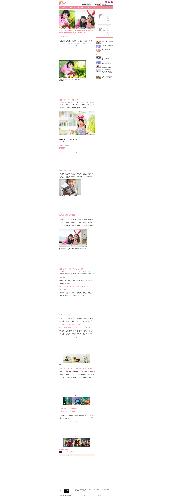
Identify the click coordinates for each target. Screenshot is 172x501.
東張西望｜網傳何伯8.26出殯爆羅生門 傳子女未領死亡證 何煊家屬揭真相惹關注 (107, 77)
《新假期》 (90, 489)
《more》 (108, 489)
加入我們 (104, 7)
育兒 (75, 7)
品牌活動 (99, 7)
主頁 (60, 7)
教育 (67, 7)
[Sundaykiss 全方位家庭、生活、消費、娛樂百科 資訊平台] (67, 3)
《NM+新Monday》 (98, 489)
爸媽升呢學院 (93, 7)
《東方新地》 (104, 489)
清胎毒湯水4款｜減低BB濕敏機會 (107, 42)
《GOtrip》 (93, 489)
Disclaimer (105, 497)
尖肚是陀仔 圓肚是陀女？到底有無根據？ (107, 50)
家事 (64, 7)
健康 (78, 7)
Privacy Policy (110, 497)
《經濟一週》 (84, 490)
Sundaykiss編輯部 (61, 36)
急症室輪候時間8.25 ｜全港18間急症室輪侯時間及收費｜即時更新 (107, 58)
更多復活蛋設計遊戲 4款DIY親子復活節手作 (75, 286)
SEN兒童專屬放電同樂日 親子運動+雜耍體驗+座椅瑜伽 (107, 67)
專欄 (82, 7)
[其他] (94, 35)
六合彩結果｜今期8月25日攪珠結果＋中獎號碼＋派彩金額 (107, 46)
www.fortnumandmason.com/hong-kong (69, 408)
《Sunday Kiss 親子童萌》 (77, 490)
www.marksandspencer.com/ (67, 449)
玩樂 (71, 7)
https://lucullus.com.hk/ (65, 365)
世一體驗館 (87, 7)
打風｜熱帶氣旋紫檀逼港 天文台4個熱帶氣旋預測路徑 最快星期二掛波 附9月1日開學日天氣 (107, 71)
